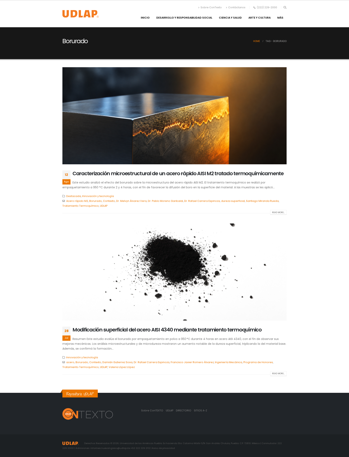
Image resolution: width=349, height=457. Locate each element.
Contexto (109, 201)
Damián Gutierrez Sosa (117, 362)
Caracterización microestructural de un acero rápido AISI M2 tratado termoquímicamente (178, 173)
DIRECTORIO (184, 410)
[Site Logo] (80, 14)
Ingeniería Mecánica (228, 362)
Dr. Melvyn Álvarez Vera (131, 201)
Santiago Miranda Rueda (262, 201)
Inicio (145, 18)
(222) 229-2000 (267, 7)
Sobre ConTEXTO (152, 410)
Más (280, 18)
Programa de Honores (258, 362)
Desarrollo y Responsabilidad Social (184, 18)
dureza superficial (233, 201)
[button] (285, 7)
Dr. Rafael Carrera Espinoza (202, 201)
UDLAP (103, 206)
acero (70, 362)
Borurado (95, 201)
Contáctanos (236, 7)
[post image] (174, 115)
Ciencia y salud (230, 18)
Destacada (73, 196)
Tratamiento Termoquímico (80, 206)
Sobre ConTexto (211, 7)
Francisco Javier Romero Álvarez (192, 362)
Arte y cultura (259, 18)
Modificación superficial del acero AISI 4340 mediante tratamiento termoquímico (167, 329)
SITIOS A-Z (200, 410)
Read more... (278, 212)
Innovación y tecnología (98, 196)
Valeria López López (122, 367)
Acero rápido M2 (77, 201)
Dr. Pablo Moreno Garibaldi (165, 201)
